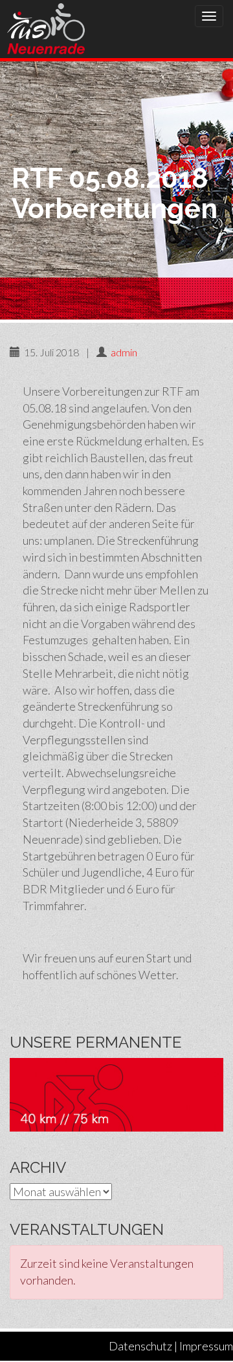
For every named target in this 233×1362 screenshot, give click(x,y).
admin (124, 352)
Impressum (206, 1346)
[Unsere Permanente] (116, 1093)
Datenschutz (140, 1346)
